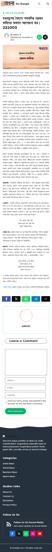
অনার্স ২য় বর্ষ (9, 13)
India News (8, 463)
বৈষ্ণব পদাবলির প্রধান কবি (18, 73)
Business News (10, 472)
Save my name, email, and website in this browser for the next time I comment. (27, 402)
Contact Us (8, 496)
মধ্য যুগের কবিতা (19, 13)
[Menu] (47, 4)
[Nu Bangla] (7, 4)
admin (16, 35)
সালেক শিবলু (7, 287)
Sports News (9, 476)
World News (9, 468)
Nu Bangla (22, 3)
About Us (7, 492)
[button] (39, 4)
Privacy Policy (10, 505)
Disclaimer (8, 500)
